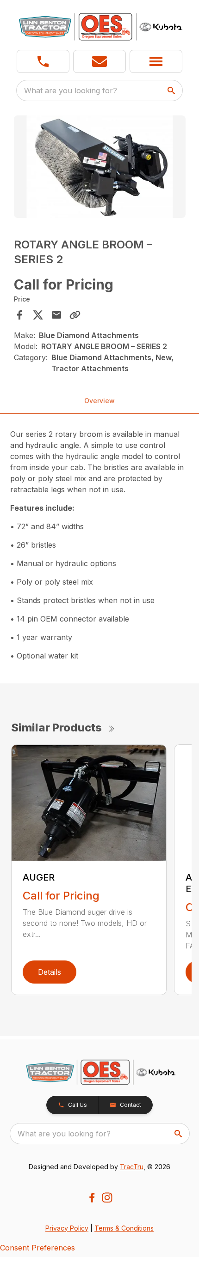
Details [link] (49, 972)
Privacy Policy (66, 1228)
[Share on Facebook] (19, 314)
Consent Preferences (37, 1247)
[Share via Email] (56, 314)
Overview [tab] (99, 401)
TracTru (131, 1167)
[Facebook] (92, 1198)
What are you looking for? (70, 90)
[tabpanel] (100, 168)
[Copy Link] (75, 314)
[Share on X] (38, 314)
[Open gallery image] (100, 166)
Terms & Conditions (124, 1228)
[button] (43, 61)
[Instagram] (107, 1198)
